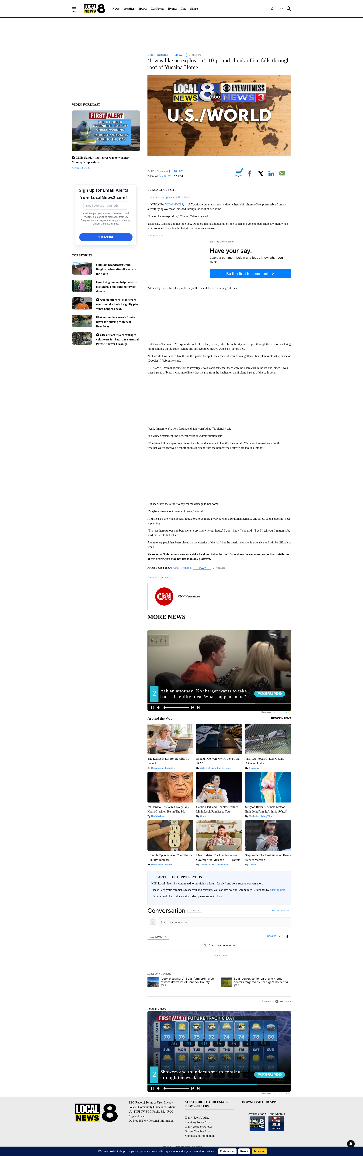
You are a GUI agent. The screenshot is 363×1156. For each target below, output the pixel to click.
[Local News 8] (94, 8)
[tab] (158, 937)
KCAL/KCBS (174, 204)
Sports (142, 8)
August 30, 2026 (81, 168)
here (219, 896)
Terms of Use (154, 1102)
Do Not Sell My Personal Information (151, 1120)
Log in (275, 910)
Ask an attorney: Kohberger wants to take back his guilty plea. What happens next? (117, 304)
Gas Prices (157, 8)
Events (172, 8)
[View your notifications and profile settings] (287, 936)
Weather (128, 8)
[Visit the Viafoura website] (283, 1001)
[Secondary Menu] (77, 8)
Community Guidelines (152, 1107)
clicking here (277, 889)
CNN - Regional (182, 567)
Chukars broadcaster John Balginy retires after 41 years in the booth (116, 269)
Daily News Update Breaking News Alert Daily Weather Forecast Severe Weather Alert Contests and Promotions (200, 1126)
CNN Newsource (159, 171)
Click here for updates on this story (168, 197)
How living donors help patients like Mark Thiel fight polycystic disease (116, 287)
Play (183, 8)
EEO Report (136, 1102)
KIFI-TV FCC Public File (149, 1111)
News (115, 8)
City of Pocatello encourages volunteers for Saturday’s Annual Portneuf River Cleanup (117, 339)
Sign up (285, 910)
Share (194, 8)
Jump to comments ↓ (159, 577)
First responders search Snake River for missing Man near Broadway (115, 322)
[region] (219, 956)
